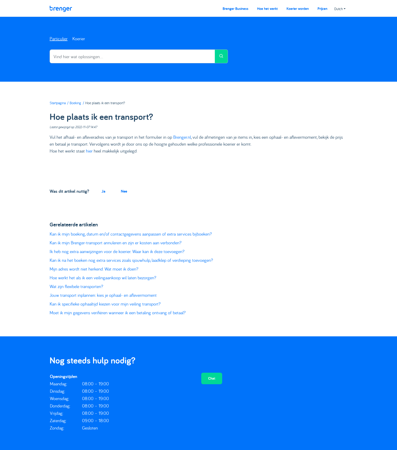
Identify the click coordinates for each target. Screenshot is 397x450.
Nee (124, 191)
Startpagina (58, 103)
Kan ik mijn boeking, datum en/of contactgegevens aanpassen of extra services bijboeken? (131, 234)
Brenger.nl (182, 137)
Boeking (75, 103)
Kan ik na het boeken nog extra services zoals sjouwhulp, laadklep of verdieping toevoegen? (131, 260)
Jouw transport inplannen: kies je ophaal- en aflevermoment (103, 295)
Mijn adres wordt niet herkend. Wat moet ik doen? (94, 269)
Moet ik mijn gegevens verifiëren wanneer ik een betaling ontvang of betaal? (118, 312)
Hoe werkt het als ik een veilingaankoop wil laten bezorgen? (103, 277)
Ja (103, 191)
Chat (211, 378)
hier (89, 151)
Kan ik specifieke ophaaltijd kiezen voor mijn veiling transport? (105, 304)
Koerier (78, 38)
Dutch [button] (338, 8)
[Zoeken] (221, 56)
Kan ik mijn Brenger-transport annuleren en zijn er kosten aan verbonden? (115, 242)
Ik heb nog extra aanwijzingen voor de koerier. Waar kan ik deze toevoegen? (117, 251)
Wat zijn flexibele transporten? (76, 286)
